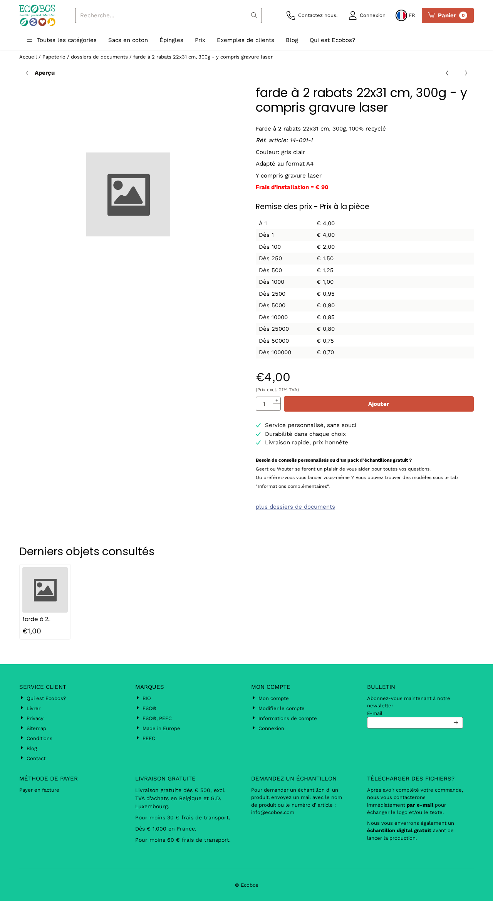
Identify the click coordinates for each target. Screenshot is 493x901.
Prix (200, 40)
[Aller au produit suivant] (466, 73)
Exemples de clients (245, 40)
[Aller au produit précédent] (447, 73)
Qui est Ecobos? (332, 40)
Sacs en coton (128, 40)
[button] (367, 15)
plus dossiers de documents (295, 506)
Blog (292, 40)
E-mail (374, 713)
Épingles (171, 40)
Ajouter (378, 403)
